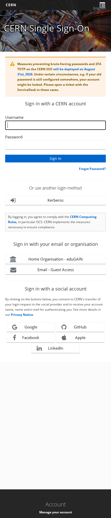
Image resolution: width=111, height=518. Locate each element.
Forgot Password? (92, 169)
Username (14, 117)
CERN (11, 4)
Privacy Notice (22, 314)
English (99, 8)
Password (13, 136)
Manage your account (55, 512)
